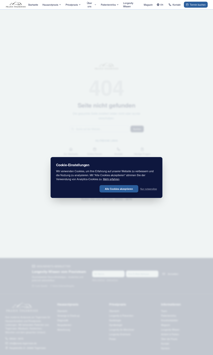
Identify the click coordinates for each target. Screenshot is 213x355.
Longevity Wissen (128, 4)
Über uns (89, 4)
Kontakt (177, 4)
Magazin (148, 4)
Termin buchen (198, 4)
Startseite (33, 4)
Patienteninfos (108, 4)
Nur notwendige (148, 188)
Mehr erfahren (111, 179)
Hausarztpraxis (50, 4)
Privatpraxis (72, 4)
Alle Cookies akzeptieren (119, 188)
